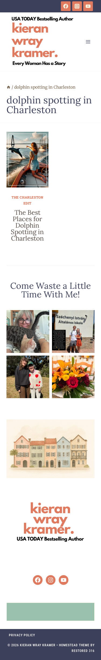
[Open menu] (88, 41)
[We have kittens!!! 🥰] (27, 331)
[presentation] (27, 159)
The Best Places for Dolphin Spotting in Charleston (27, 225)
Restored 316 (83, 651)
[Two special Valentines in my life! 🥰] (27, 377)
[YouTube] (88, 6)
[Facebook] (66, 6)
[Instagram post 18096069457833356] (73, 377)
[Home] (8, 87)
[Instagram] (77, 6)
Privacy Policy (22, 635)
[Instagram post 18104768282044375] (73, 331)
